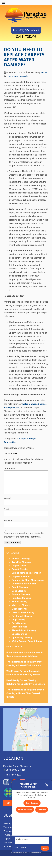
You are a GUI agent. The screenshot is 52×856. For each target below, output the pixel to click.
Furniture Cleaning (21, 598)
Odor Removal (19, 608)
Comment (9, 468)
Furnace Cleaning (21, 594)
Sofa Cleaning (19, 623)
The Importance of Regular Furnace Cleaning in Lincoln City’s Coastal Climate (25, 693)
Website (8, 520)
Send (45, 848)
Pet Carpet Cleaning (22, 616)
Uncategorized (19, 634)
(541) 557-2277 (27, 30)
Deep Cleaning (19, 591)
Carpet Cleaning (20, 569)
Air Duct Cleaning (21, 558)
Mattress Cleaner (21, 605)
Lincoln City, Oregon (15, 769)
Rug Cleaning (18, 619)
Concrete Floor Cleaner (24, 583)
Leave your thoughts (17, 76)
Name (7, 498)
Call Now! (42, 809)
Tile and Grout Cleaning (24, 630)
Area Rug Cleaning (21, 562)
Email (7, 509)
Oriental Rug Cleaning (23, 612)
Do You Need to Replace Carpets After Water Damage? (24, 57)
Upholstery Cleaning (22, 637)
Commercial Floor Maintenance (28, 580)
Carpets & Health (20, 576)
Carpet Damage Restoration (26, 572)
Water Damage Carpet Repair (27, 641)
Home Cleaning (19, 601)
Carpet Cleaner (19, 565)
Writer (44, 72)
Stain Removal (19, 626)
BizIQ (17, 848)
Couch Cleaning (20, 587)
